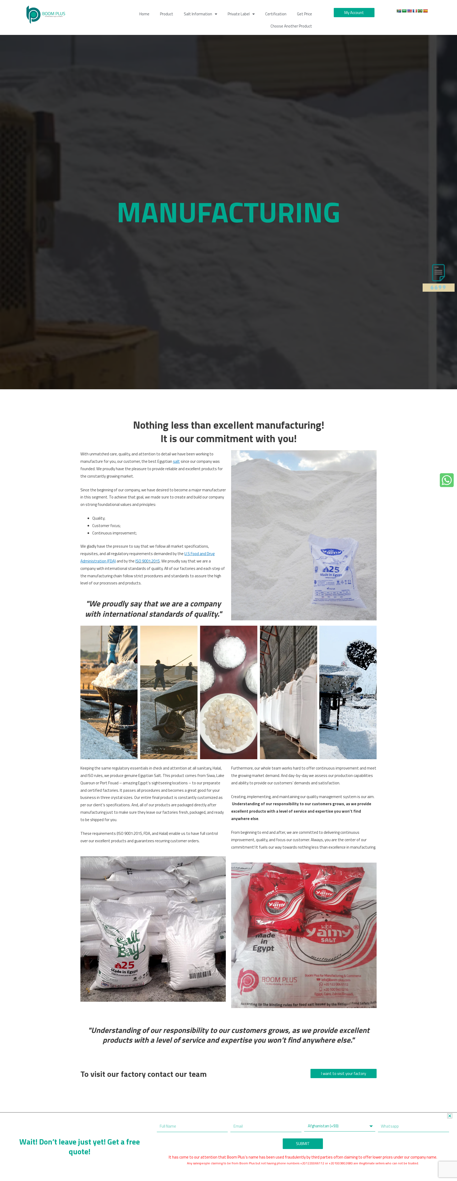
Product (166, 14)
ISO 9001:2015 (147, 561)
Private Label (239, 14)
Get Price (304, 14)
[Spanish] (425, 11)
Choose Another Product (291, 26)
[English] (409, 11)
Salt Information (198, 14)
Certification (275, 14)
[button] (450, 1116)
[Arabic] (404, 11)
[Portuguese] (420, 11)
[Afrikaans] (398, 11)
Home (144, 14)
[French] (414, 11)
